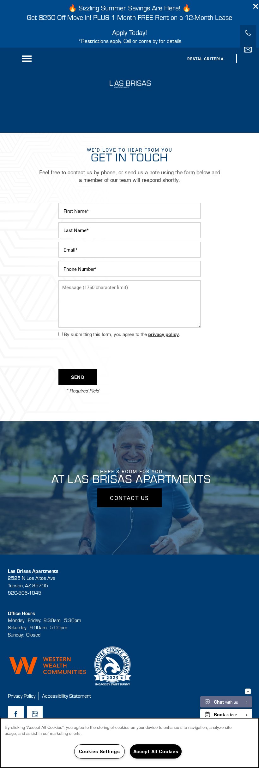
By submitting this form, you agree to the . (122, 334)
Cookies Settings (99, 751)
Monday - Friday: (24, 620)
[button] (256, 6)
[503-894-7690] (248, 33)
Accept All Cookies (155, 751)
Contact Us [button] (129, 498)
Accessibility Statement (66, 696)
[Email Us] (248, 50)
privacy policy (163, 334)
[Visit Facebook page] (16, 714)
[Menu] (27, 59)
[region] (129, 743)
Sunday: (16, 634)
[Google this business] (35, 714)
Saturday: (17, 627)
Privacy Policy (21, 696)
